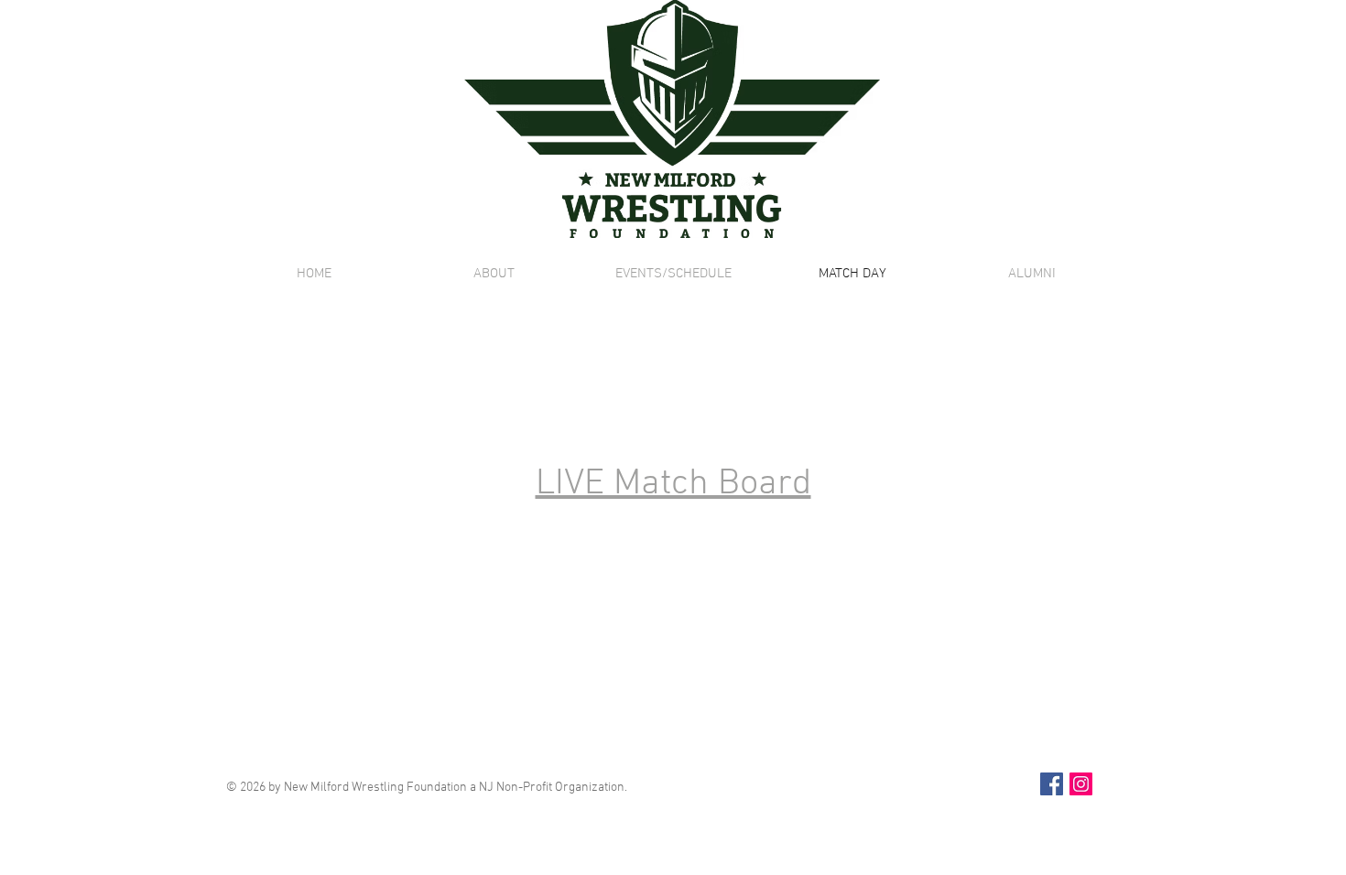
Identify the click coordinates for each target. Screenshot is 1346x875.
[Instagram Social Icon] (1080, 783)
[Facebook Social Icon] (1051, 783)
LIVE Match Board (673, 484)
